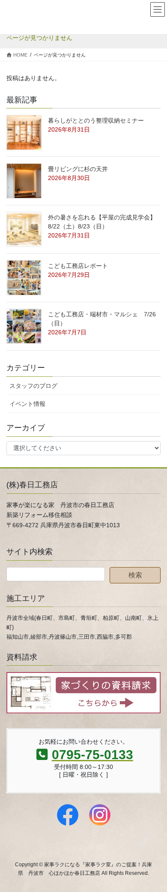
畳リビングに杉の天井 (78, 168)
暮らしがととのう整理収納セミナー (96, 120)
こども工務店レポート (78, 265)
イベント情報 (27, 403)
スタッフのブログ (33, 385)
